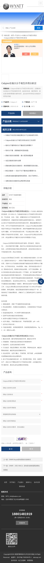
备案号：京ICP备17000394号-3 (21, 557)
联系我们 (32, 113)
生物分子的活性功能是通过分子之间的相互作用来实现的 (23, 135)
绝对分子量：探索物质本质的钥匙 (16, 150)
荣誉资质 (22, 486)
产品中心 (18, 35)
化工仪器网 (21, 560)
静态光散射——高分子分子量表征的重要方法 (20, 171)
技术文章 (37, 482)
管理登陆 (30, 560)
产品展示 (20, 482)
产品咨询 (11, 113)
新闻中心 (29, 482)
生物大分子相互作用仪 (29, 35)
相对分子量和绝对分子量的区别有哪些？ (19, 145)
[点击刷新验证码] (21, 439)
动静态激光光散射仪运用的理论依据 (17, 181)
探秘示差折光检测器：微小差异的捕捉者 (19, 155)
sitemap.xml (37, 557)
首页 (12, 35)
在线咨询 (22, 523)
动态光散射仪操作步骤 (13, 160)
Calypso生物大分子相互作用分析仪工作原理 (20, 140)
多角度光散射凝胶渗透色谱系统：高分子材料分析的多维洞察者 (23, 176)
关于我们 (12, 482)
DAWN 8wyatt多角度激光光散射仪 (20, 459)
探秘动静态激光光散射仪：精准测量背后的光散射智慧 (23, 166)
